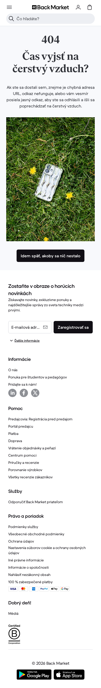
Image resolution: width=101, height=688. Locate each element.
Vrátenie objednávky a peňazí (32, 448)
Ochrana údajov (21, 541)
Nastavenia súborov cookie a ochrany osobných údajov (47, 550)
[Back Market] (50, 7)
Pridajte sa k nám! (22, 384)
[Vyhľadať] (11, 18)
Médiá (13, 613)
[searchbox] (55, 18)
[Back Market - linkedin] (12, 393)
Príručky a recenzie (23, 462)
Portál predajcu (20, 426)
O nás (13, 370)
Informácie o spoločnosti (28, 567)
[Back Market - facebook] (24, 393)
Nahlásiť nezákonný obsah (29, 574)
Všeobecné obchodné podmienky (36, 534)
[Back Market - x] (35, 393)
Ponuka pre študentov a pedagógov (37, 377)
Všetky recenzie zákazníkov (30, 477)
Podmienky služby (23, 526)
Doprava (15, 440)
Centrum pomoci (22, 455)
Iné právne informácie (26, 560)
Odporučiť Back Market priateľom (35, 502)
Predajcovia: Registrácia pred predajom (40, 419)
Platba (13, 433)
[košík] (89, 7)
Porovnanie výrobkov (25, 469)
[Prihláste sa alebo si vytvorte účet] (78, 7)
